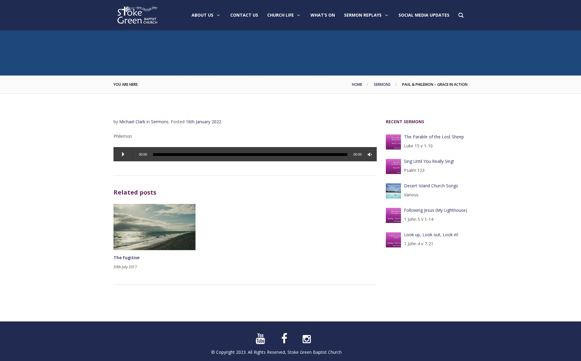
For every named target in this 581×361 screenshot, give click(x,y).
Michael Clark (132, 121)
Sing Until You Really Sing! (429, 161)
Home (357, 84)
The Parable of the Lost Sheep (434, 137)
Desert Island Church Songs (431, 186)
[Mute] (371, 154)
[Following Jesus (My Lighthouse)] (393, 215)
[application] (245, 154)
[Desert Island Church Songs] (393, 190)
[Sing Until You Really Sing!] (393, 166)
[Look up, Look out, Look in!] (393, 239)
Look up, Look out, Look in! (431, 234)
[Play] (123, 154)
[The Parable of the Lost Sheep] (393, 142)
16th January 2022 (203, 121)
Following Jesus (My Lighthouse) (435, 210)
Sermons (382, 84)
